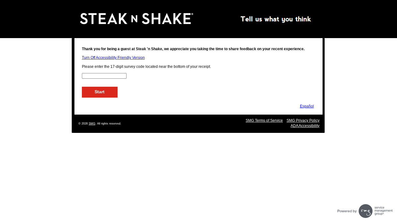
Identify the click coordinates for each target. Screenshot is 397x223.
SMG (92, 123)
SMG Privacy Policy (303, 120)
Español (307, 106)
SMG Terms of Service (264, 120)
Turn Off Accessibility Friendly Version (113, 57)
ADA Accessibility (305, 126)
